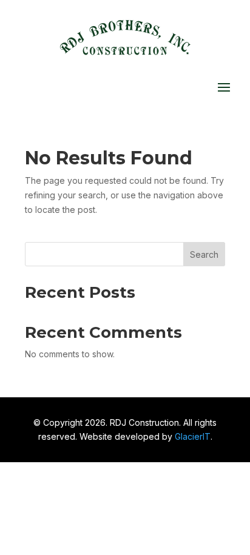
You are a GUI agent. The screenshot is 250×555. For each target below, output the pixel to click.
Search (204, 254)
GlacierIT (193, 436)
